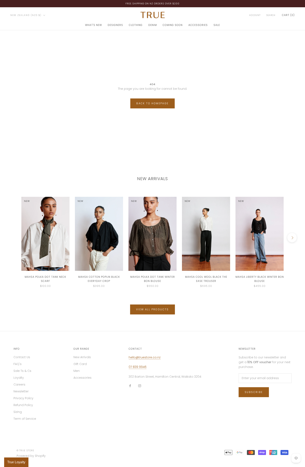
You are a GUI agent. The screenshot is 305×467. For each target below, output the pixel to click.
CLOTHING (136, 25)
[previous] (13, 237)
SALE (217, 25)
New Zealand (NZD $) (25, 15)
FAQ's (17, 364)
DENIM (152, 25)
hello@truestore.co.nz (145, 357)
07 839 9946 (137, 367)
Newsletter (21, 391)
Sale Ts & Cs (22, 371)
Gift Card (80, 364)
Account (255, 15)
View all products (152, 309)
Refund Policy (23, 405)
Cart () (288, 15)
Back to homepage (152, 103)
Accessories (82, 378)
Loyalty (18, 378)
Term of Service (24, 419)
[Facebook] (130, 385)
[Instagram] (139, 385)
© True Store (25, 450)
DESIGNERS (115, 25)
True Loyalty (16, 462)
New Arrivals (82, 357)
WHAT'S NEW (93, 25)
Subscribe (254, 392)
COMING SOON (173, 25)
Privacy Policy (23, 398)
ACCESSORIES (198, 25)
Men (76, 371)
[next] (292, 237)
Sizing (17, 412)
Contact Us (21, 357)
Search (270, 15)
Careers (19, 384)
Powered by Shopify (31, 456)
